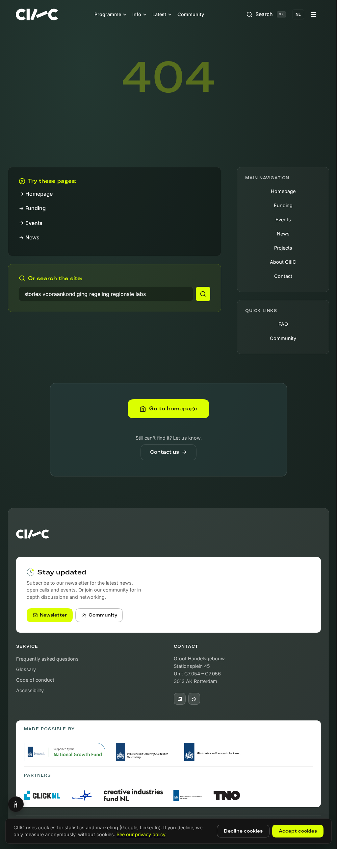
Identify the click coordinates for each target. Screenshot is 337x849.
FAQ (283, 324)
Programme (107, 14)
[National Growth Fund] (64, 752)
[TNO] (227, 795)
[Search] (203, 294)
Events (33, 223)
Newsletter (53, 615)
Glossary (26, 669)
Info (136, 14)
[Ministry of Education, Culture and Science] (145, 752)
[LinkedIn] (180, 699)
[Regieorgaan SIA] (82, 795)
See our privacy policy (141, 834)
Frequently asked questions (47, 659)
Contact (283, 276)
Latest (159, 14)
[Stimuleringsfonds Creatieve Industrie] (133, 795)
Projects (283, 248)
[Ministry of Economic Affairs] (213, 752)
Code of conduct (35, 680)
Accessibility (30, 690)
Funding (35, 208)
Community (190, 14)
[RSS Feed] (194, 699)
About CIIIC (283, 262)
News (32, 237)
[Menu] (313, 14)
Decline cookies (243, 831)
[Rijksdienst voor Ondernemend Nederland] (188, 795)
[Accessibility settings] (16, 804)
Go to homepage (173, 408)
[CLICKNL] (42, 795)
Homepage (39, 193)
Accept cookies (298, 831)
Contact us (164, 452)
